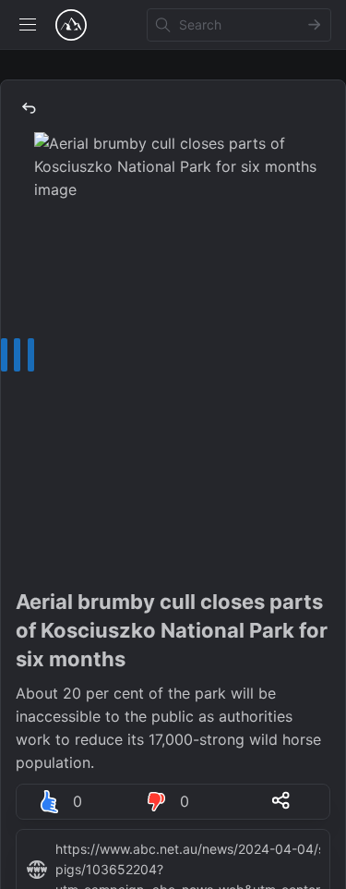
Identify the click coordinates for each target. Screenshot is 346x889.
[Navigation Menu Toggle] (28, 25)
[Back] (29, 108)
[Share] (280, 800)
